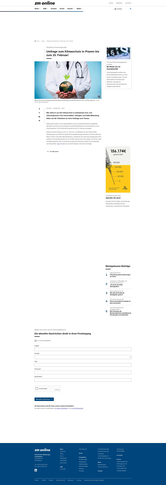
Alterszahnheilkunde (103, 451)
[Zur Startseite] (44, 3)
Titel (35, 361)
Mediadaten (119, 3)
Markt (79, 9)
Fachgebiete (82, 457)
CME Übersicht (83, 449)
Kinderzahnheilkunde (103, 449)
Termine (54, 9)
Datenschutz (59, 480)
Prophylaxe (101, 453)
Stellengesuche (121, 463)
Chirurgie (81, 471)
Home (37, 41)
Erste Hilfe (63, 469)
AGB (43, 480)
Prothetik (81, 468)
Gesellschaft (63, 458)
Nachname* (38, 376)
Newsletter (128, 3)
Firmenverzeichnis (103, 466)
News (37, 9)
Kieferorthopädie (83, 466)
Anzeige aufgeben (121, 470)
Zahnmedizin (63, 460)
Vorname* (37, 369)
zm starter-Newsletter (61, 408)
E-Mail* (36, 346)
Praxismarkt (120, 466)
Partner (37, 480)
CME (44, 9)
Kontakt (111, 3)
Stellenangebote (121, 461)
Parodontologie (83, 459)
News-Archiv (63, 462)
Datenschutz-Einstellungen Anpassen (94, 480)
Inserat (69, 9)
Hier (58, 144)
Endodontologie (83, 464)
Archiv (62, 9)
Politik (61, 453)
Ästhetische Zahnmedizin (104, 458)
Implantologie (82, 461)
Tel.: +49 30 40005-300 (41, 464)
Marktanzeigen (102, 464)
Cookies (51, 480)
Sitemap (79, 480)
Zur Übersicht (53, 151)
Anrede (36, 353)
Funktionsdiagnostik (103, 456)
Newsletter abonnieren (43, 399)
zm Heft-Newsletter (77, 408)
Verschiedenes (121, 468)
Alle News (62, 451)
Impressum (71, 480)
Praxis (61, 456)
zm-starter (120, 455)
